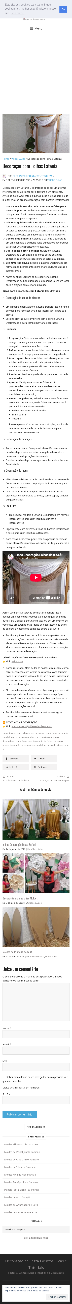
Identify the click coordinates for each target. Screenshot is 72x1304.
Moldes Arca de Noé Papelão (20, 1174)
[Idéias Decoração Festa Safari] (36, 801)
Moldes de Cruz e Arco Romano (21, 1159)
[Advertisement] (36, 73)
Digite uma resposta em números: (21, 1087)
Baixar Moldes (37, 956)
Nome (7, 1028)
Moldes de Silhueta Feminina (19, 1167)
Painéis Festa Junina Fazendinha (21, 1189)
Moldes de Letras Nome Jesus (20, 1212)
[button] (36, 28)
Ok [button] (63, 9)
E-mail (7, 1044)
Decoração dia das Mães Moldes (20, 898)
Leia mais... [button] (17, 13)
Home (6, 158)
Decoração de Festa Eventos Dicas (33, 175)
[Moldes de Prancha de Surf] (36, 908)
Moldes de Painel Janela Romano (22, 1152)
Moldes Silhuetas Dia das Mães (21, 1144)
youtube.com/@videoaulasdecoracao (32, 726)
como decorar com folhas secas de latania (24, 732)
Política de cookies (40, 1290)
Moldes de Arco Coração (17, 1197)
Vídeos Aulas (18, 158)
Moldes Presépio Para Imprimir (21, 1182)
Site (5, 1060)
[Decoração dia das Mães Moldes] (36, 855)
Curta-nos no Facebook (36, 1238)
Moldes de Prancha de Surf (17, 952)
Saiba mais (17, 661)
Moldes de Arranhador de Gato (21, 1204)
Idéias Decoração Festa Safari (19, 844)
